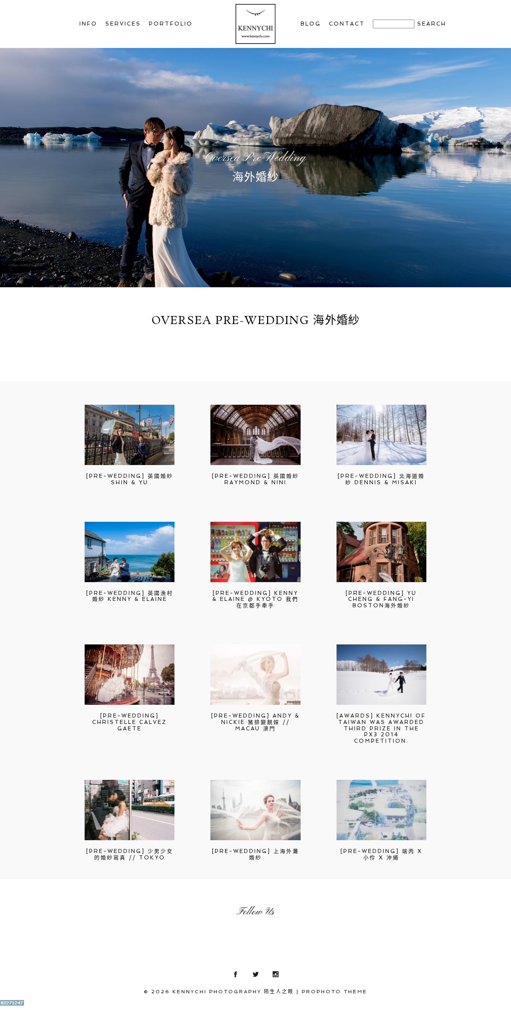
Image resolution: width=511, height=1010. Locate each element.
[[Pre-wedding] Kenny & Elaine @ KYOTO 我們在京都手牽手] (255, 552)
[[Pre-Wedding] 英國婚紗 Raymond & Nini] (255, 435)
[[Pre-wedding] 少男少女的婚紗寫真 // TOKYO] (129, 810)
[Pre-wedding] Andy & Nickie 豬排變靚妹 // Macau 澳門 (255, 722)
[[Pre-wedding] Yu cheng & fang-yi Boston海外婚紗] (381, 552)
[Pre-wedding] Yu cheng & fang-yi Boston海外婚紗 (381, 599)
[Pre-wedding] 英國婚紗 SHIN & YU (129, 479)
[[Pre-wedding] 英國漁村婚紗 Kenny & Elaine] (129, 552)
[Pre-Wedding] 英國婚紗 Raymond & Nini (255, 479)
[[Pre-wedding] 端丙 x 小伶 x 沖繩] (381, 810)
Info (88, 24)
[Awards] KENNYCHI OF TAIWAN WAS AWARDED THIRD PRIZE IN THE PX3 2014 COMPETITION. (381, 728)
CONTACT (347, 24)
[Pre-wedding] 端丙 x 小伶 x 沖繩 (381, 854)
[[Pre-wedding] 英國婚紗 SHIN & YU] (129, 435)
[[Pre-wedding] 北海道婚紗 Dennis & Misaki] (381, 435)
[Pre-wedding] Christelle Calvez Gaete (129, 722)
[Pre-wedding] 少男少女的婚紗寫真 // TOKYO (129, 854)
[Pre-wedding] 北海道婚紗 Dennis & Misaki (381, 479)
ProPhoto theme (334, 991)
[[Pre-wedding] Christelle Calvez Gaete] (129, 674)
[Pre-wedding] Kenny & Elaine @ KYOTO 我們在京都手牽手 (255, 599)
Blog (311, 24)
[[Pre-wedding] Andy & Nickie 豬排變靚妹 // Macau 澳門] (255, 674)
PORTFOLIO (171, 24)
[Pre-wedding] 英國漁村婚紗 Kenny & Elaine (129, 596)
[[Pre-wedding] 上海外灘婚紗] (255, 810)
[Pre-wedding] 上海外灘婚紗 (255, 854)
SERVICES (123, 24)
